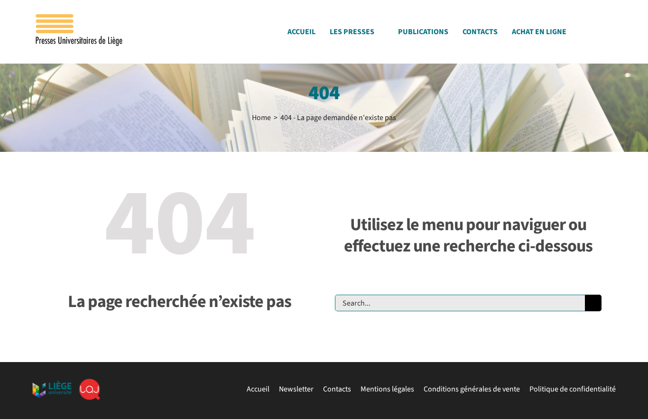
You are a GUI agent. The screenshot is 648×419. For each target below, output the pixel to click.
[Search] (613, 34)
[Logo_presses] (79, 18)
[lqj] (89, 382)
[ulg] (52, 384)
